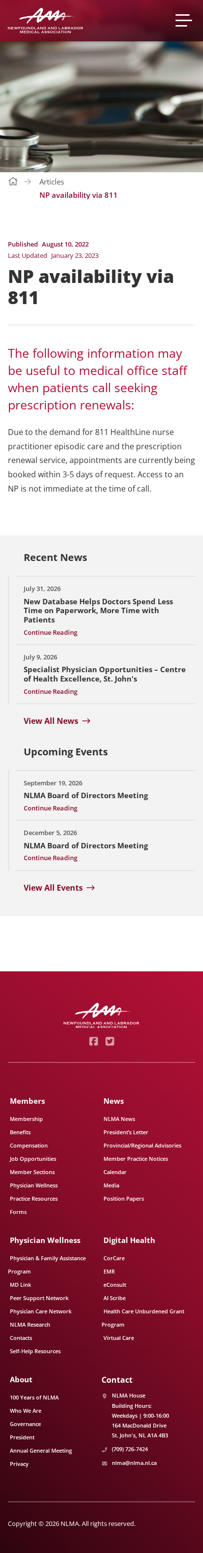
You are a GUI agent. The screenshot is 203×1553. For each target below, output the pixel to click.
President (22, 1437)
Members (27, 1101)
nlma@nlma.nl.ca (134, 1462)
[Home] (45, 20)
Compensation (29, 1145)
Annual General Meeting (41, 1450)
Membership (26, 1118)
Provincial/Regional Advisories (142, 1145)
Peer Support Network (39, 1298)
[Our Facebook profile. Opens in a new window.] (93, 1041)
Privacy (19, 1463)
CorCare (114, 1258)
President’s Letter (125, 1132)
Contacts (21, 1337)
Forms (18, 1211)
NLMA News (119, 1118)
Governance (25, 1424)
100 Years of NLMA (34, 1397)
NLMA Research (30, 1324)
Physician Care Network (40, 1311)
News (113, 1101)
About (21, 1379)
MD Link (20, 1284)
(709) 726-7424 (130, 1449)
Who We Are (25, 1410)
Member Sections (32, 1172)
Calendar (115, 1172)
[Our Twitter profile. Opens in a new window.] (109, 1041)
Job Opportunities (33, 1158)
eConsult (114, 1284)
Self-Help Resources (35, 1351)
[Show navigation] (185, 20)
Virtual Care (118, 1337)
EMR (109, 1271)
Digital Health (129, 1240)
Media (111, 1185)
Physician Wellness (34, 1185)
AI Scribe (114, 1298)
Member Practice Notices (135, 1158)
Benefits (20, 1132)
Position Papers (123, 1198)
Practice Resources (34, 1198)
